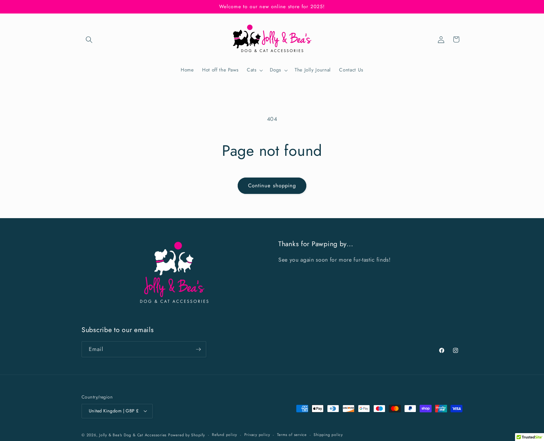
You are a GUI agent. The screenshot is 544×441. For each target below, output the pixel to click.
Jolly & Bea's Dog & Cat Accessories (133, 435)
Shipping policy (328, 435)
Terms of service (292, 435)
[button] (89, 39)
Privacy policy (257, 435)
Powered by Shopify (186, 435)
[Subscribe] (198, 349)
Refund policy (224, 435)
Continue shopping (272, 185)
